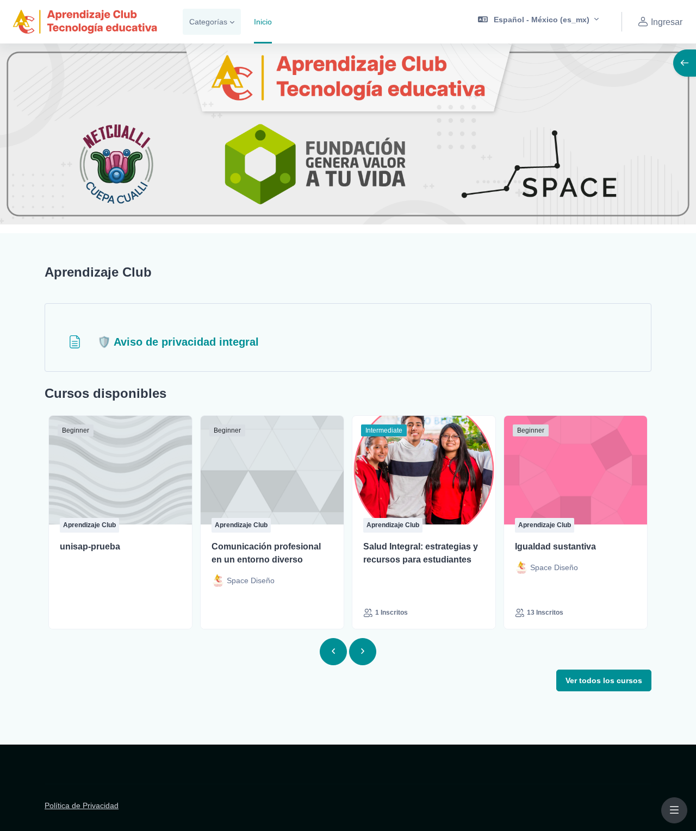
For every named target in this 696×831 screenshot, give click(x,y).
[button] (538, 22)
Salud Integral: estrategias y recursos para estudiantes (420, 553)
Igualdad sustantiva (555, 546)
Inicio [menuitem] (263, 21)
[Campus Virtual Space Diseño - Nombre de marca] (85, 21)
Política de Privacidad (82, 805)
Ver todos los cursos (604, 680)
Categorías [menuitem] (208, 21)
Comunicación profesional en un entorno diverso (266, 553)
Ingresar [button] (666, 22)
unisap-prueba (90, 546)
